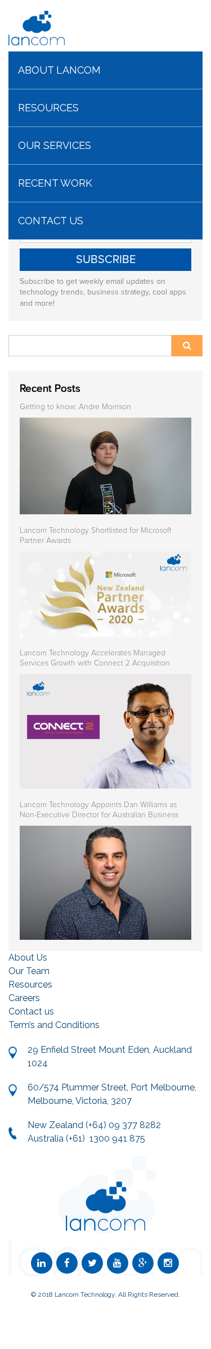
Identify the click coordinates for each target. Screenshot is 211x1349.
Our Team (29, 971)
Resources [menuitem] (48, 108)
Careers (24, 998)
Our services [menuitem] (54, 145)
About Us (27, 957)
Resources (30, 984)
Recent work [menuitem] (55, 183)
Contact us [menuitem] (50, 221)
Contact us (31, 1011)
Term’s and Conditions (54, 1025)
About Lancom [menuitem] (59, 70)
